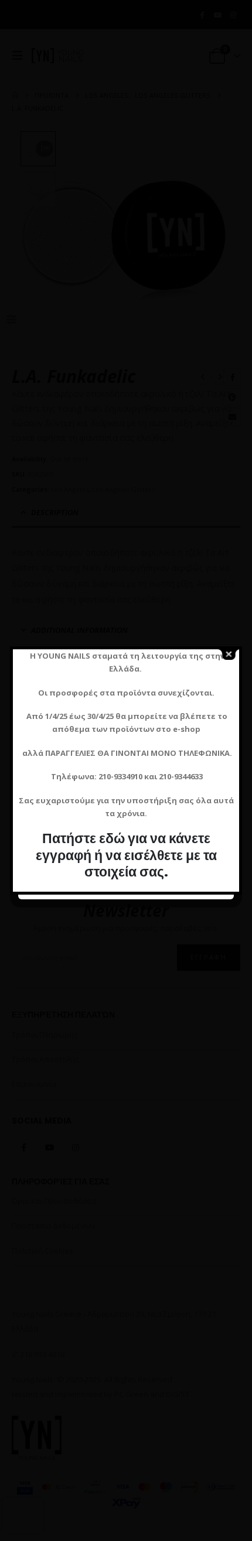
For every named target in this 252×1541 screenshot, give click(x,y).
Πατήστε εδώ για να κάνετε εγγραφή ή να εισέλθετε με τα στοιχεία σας (126, 855)
